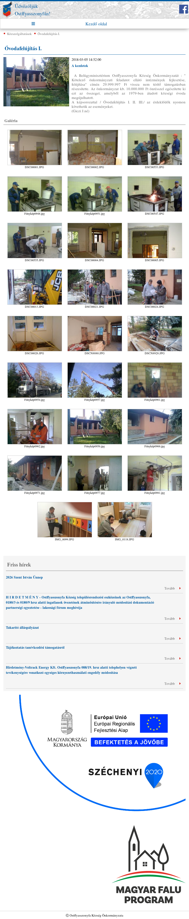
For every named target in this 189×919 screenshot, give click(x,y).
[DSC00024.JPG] (154, 311)
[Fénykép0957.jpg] (95, 404)
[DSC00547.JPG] (154, 218)
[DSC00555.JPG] (35, 264)
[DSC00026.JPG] (35, 357)
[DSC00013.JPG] (35, 311)
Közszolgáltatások (19, 34)
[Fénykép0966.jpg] (154, 450)
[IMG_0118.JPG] (124, 543)
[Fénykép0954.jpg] (35, 404)
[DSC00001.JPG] (35, 171)
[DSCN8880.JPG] (95, 357)
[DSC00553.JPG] (154, 171)
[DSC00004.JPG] (95, 264)
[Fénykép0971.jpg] (35, 497)
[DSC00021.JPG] (95, 311)
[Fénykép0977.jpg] (95, 497)
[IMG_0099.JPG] (65, 543)
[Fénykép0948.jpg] (35, 218)
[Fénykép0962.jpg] (35, 450)
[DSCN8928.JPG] (154, 357)
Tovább (170, 588)
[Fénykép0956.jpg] (95, 450)
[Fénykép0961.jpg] (154, 404)
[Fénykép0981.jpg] (154, 497)
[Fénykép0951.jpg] (95, 218)
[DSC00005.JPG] (154, 264)
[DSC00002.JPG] (95, 171)
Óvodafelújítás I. (49, 34)
